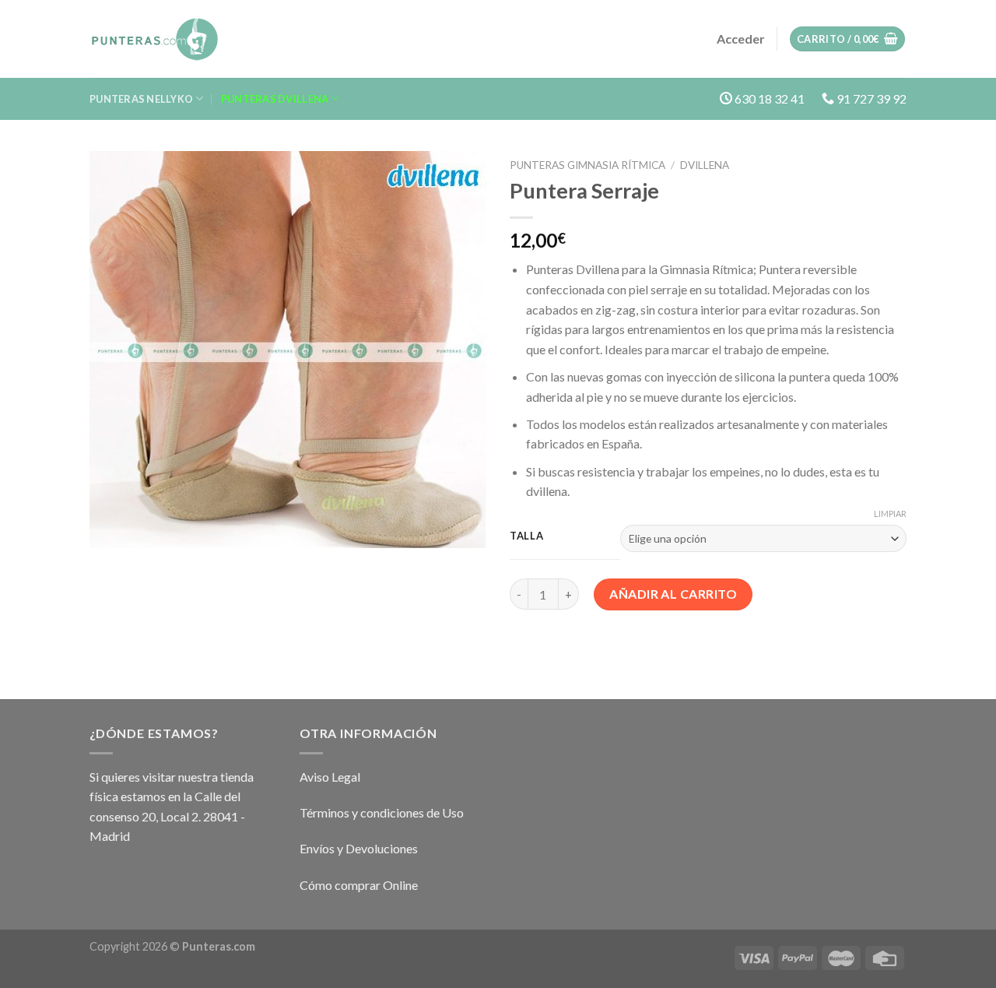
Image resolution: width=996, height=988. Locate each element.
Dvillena (704, 165)
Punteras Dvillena (274, 99)
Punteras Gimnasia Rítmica (587, 165)
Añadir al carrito (673, 593)
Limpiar (890, 513)
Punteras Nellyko (141, 99)
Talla (527, 536)
